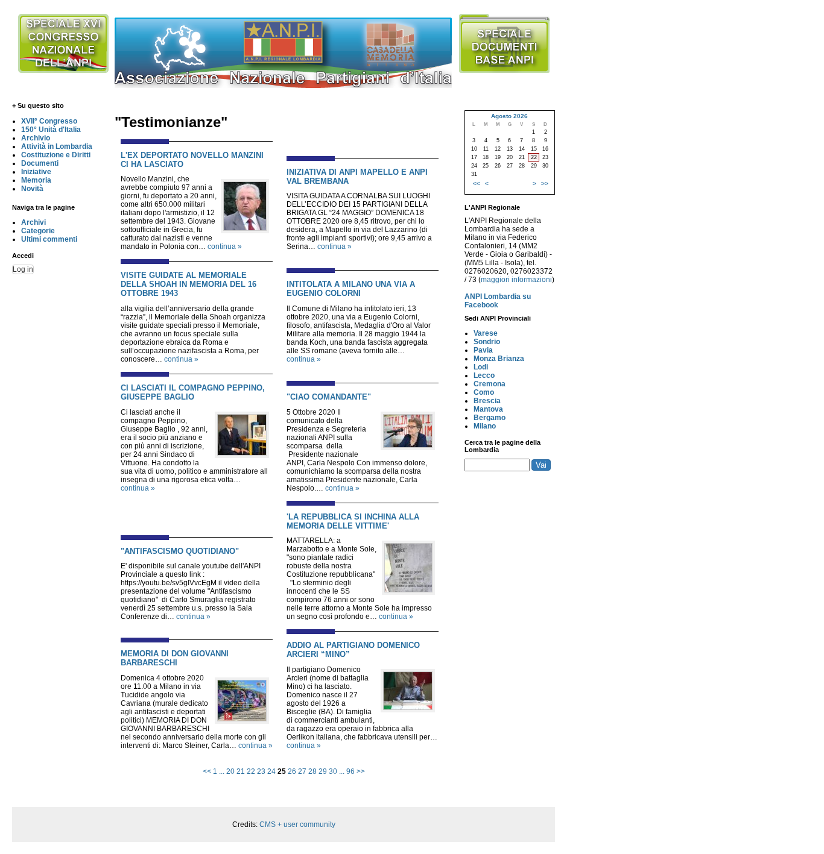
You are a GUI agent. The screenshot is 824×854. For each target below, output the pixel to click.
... (221, 771)
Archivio (35, 138)
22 (251, 771)
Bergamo (489, 417)
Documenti (40, 163)
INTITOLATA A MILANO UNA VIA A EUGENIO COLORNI (351, 289)
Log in (23, 269)
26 (292, 771)
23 (261, 771)
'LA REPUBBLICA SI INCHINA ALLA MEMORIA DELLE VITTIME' (353, 521)
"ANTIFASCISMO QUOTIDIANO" (180, 551)
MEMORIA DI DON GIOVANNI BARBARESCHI (175, 658)
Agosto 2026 (509, 116)
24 (271, 771)
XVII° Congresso (49, 121)
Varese (486, 333)
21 (240, 771)
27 (302, 771)
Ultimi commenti (49, 239)
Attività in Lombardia (56, 146)
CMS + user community (297, 824)
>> (361, 771)
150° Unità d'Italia (51, 129)
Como (484, 392)
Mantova (488, 409)
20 (230, 771)
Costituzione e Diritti (55, 155)
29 (323, 771)
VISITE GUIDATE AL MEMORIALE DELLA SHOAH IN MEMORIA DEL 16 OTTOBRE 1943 (188, 284)
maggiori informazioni (516, 279)
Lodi (481, 367)
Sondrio (487, 342)
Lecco (484, 375)
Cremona (489, 384)
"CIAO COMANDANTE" (329, 396)
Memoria (36, 180)
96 (350, 771)
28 (312, 771)
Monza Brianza (499, 358)
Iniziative (36, 172)
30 (333, 771)
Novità (32, 188)
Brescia (487, 401)
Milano (485, 426)
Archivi (33, 222)
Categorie (38, 231)
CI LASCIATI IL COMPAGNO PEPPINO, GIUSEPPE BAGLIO (193, 392)
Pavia (483, 350)
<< (207, 771)
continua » (225, 246)
